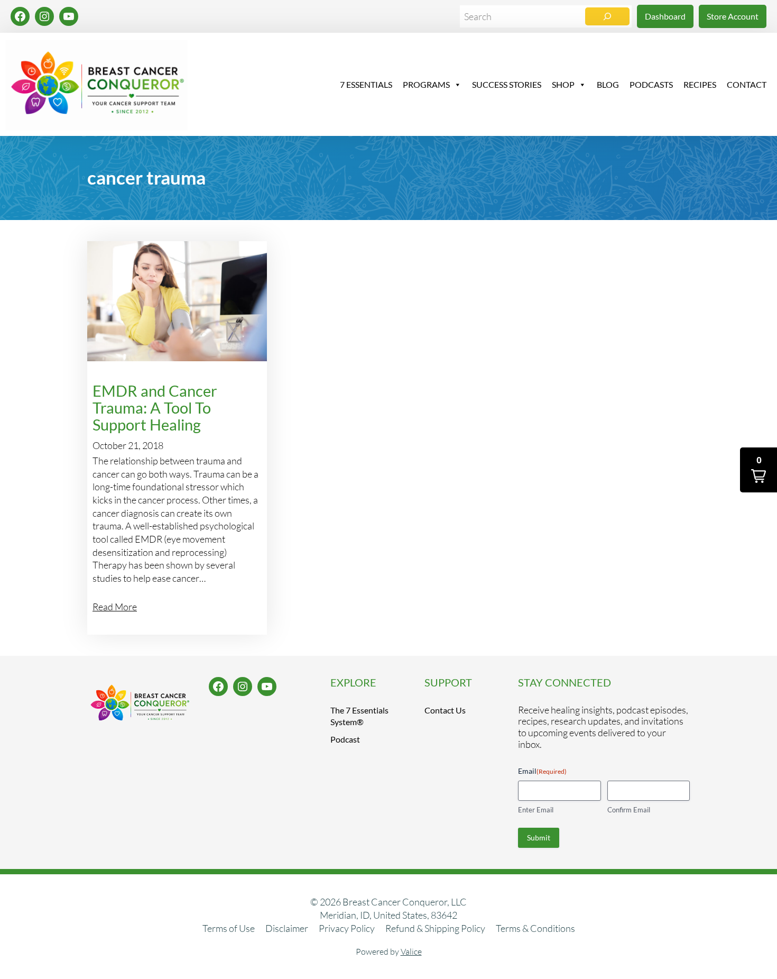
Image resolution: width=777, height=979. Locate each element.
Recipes (699, 84)
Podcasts (651, 84)
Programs (426, 84)
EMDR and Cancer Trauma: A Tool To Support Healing (154, 408)
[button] (758, 469)
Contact (746, 84)
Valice (411, 951)
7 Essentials (366, 84)
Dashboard (665, 16)
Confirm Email (628, 810)
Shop (563, 84)
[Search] (607, 16)
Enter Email (535, 810)
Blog (608, 84)
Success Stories (506, 84)
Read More (114, 606)
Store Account (732, 16)
